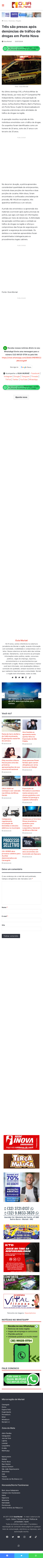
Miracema (5, 1500)
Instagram (8, 376)
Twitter (16, 379)
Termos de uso (22, 1519)
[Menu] (3, 6)
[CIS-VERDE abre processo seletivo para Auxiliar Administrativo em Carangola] (11, 843)
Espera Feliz (6, 1409)
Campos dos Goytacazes (11, 1493)
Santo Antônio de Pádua (11, 1508)
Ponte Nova (6, 1462)
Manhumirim (6, 1457)
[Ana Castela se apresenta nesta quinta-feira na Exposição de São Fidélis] (31, 724)
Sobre (13, 1519)
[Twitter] (19, 677)
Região (18, 21)
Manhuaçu (6, 1451)
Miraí (3, 1417)
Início (5, 21)
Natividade (6, 1503)
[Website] (13, 677)
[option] (21, 695)
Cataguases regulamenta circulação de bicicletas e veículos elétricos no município (11, 823)
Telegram (26, 376)
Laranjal (4, 1443)
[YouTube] (23, 677)
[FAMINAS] (21, 15)
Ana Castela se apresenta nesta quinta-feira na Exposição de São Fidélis (29, 736)
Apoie (26, 1522)
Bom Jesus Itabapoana (10, 1490)
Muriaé (4, 1422)
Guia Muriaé (8, 41)
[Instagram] (26, 677)
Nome (5, 907)
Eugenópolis (6, 1412)
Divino (4, 1407)
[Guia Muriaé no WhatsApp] (21, 48)
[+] (8, 1422)
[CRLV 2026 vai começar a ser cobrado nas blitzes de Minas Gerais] (11, 781)
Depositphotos (30, 1313)
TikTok (8, 379)
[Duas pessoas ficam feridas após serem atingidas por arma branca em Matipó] (31, 753)
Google (17, 376)
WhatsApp (33, 379)
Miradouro (5, 1419)
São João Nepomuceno (10, 1469)
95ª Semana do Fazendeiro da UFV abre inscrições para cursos (21, 701)
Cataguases (6, 1436)
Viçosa (4, 1476)
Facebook (35, 373)
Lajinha (4, 1441)
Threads (34, 376)
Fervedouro (6, 1414)
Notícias (12, 21)
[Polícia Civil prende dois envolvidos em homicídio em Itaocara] (31, 842)
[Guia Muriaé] (21, 5)
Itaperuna (5, 1498)
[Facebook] (16, 677)
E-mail (5, 916)
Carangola (5, 1404)
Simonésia (5, 1471)
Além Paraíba (6, 1433)
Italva (4, 1495)
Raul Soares (6, 1464)
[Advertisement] (21, 161)
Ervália (4, 1448)
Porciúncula (6, 1505)
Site (3, 925)
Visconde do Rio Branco (10, 1479)
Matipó (4, 1459)
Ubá (3, 1474)
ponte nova (22, 397)
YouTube (23, 379)
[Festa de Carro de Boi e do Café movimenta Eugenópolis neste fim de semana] (11, 725)
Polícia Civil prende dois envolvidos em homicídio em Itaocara (31, 851)
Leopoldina (6, 1446)
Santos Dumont (7, 1467)
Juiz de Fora (6, 1438)
